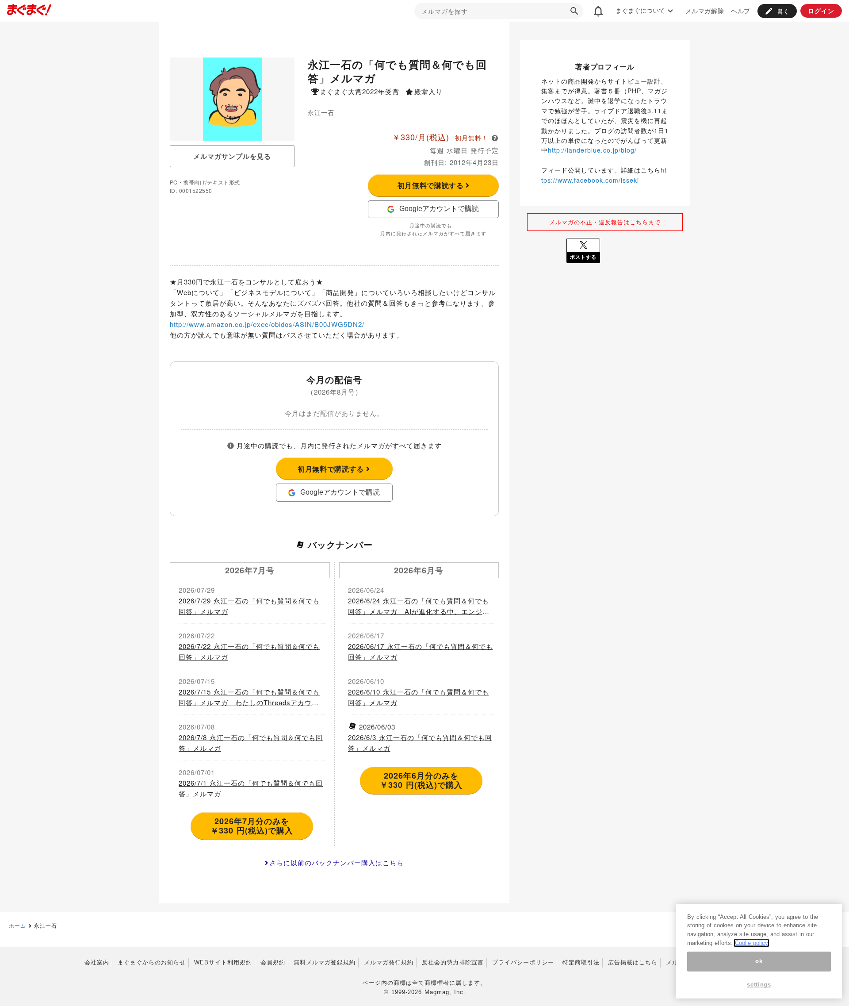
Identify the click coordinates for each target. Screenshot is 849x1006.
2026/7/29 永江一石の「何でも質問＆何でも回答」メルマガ (249, 606)
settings (759, 985)
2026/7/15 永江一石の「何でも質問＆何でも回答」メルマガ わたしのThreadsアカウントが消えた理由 (249, 697)
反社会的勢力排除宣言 (453, 962)
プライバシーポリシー (523, 962)
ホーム (17, 925)
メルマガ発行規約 (388, 962)
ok (758, 961)
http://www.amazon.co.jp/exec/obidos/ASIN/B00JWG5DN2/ (267, 324)
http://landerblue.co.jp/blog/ (592, 150)
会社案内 (96, 962)
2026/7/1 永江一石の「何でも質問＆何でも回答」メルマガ (251, 788)
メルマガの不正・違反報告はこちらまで (605, 222)
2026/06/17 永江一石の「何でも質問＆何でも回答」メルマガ (420, 651)
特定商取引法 (581, 962)
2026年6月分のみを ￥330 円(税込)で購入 (421, 780)
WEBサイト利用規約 (223, 962)
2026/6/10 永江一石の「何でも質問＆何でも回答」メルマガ (418, 697)
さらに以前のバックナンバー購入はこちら (336, 862)
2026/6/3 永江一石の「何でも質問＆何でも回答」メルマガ (420, 743)
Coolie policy (751, 943)
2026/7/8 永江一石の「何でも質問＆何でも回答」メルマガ (251, 743)
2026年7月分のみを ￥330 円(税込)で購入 (251, 826)
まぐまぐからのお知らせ (152, 962)
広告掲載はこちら (633, 962)
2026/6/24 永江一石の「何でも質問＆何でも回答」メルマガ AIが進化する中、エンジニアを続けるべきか (419, 606)
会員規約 (272, 962)
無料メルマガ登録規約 (325, 962)
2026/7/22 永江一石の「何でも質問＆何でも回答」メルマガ (249, 651)
